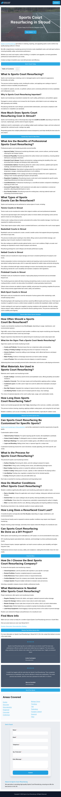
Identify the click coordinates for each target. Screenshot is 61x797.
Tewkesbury (34, 709)
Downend (34, 714)
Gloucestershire (17, 626)
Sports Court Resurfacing (8, 43)
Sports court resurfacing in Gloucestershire (13, 427)
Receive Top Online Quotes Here (30, 415)
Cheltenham (6, 715)
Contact (56, 2)
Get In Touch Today (30, 64)
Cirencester (6, 712)
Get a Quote (29, 32)
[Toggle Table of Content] (16, 69)
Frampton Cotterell (36, 711)
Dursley (3, 626)
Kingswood (6, 709)
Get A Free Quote (30, 690)
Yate (32, 706)
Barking (24, 626)
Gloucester (9, 626)
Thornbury (34, 704)
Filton (32, 716)
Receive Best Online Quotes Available (30, 314)
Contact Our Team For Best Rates (30, 136)
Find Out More (30, 556)
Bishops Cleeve (35, 701)
